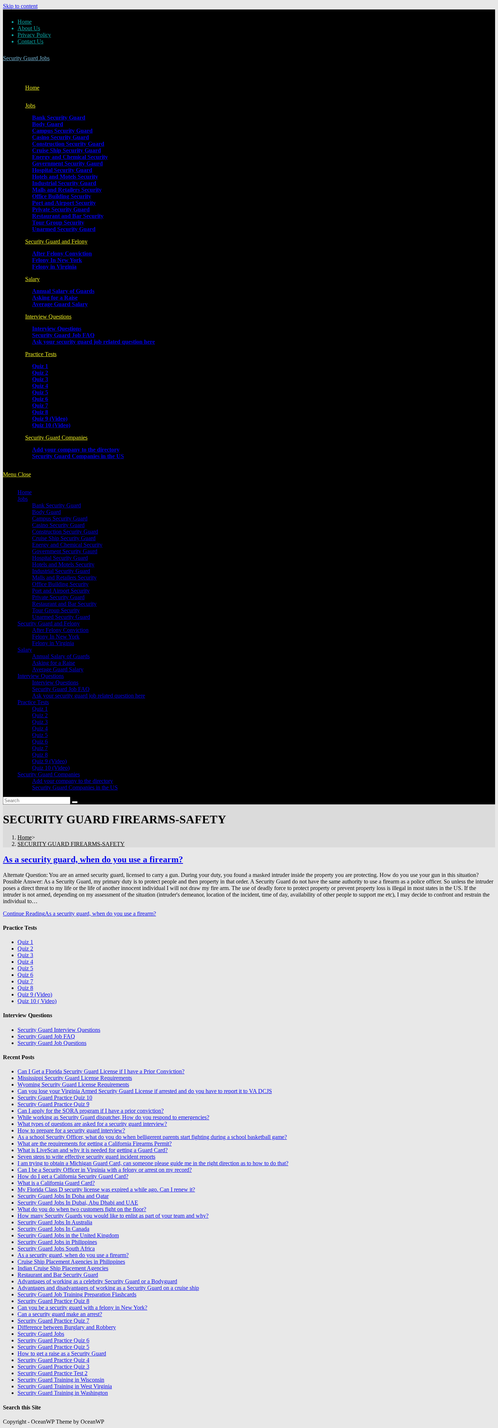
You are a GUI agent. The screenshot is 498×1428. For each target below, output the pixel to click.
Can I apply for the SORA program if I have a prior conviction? (90, 1111)
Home (24, 22)
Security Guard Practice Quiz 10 (54, 1098)
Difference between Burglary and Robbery (66, 1327)
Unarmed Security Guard (61, 617)
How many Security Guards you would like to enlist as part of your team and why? (113, 1216)
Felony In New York (55, 636)
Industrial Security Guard (61, 571)
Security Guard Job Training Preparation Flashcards (76, 1294)
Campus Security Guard (59, 518)
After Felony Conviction (60, 630)
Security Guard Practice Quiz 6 (53, 1340)
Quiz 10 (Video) (51, 768)
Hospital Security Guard (60, 558)
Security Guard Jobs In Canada (53, 1229)
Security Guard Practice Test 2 (52, 1373)
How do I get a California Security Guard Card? (72, 1176)
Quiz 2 (40, 715)
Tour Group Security (56, 610)
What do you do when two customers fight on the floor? (81, 1209)
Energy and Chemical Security (67, 545)
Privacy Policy (34, 35)
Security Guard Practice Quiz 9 (53, 1104)
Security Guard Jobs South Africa (56, 1248)
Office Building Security (60, 584)
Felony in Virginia (53, 643)
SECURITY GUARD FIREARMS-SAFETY (71, 844)
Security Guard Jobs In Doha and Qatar (63, 1196)
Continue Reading (79, 913)
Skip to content (20, 6)
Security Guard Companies (48, 774)
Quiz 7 (40, 748)
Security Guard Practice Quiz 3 (53, 1366)
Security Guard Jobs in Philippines (57, 1242)
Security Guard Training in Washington (62, 1393)
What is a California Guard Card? (56, 1183)
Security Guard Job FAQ (61, 689)
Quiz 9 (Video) (49, 761)
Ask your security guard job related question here (88, 695)
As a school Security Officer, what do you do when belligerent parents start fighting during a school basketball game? (152, 1137)
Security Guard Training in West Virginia (64, 1386)
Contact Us (30, 41)
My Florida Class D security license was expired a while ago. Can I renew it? (106, 1189)
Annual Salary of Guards (61, 656)
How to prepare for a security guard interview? (71, 1130)
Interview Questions (40, 676)
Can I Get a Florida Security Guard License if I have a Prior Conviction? (100, 1071)
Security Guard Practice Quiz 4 (53, 1360)
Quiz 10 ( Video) (37, 1001)
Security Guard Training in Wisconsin (60, 1380)
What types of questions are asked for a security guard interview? (92, 1124)
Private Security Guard (58, 597)
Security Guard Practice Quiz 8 (53, 1301)
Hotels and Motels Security (63, 564)
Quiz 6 (40, 741)
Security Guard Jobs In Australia (54, 1222)
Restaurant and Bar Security (64, 604)
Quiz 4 (40, 728)
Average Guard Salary (57, 669)
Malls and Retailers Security (64, 577)
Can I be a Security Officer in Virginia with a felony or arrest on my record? (104, 1170)
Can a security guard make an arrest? (59, 1314)
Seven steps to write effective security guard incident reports (86, 1157)
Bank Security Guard (56, 505)
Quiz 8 (40, 755)
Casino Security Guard (58, 525)
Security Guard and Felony (48, 623)
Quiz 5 (40, 735)
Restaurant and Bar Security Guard (57, 1275)
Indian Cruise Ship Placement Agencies (62, 1268)
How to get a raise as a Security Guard (61, 1353)
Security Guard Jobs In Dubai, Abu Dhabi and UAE (77, 1202)
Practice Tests (33, 702)
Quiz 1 (40, 709)
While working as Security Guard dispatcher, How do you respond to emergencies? (113, 1117)
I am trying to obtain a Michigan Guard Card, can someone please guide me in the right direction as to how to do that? (152, 1163)
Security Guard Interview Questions (58, 1030)
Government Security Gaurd (64, 551)
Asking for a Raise (53, 663)
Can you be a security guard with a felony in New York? (82, 1307)
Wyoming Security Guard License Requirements (73, 1084)
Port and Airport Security (61, 591)
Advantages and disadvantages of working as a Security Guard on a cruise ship (108, 1288)
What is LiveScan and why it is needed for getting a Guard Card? (92, 1150)
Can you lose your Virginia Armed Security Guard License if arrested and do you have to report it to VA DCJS (144, 1091)
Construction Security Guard (65, 531)
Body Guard (46, 512)
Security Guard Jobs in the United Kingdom (68, 1235)
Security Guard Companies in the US (75, 787)
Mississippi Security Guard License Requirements (74, 1078)
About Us (28, 28)
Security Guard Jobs (26, 58)
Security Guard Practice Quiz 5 (53, 1347)
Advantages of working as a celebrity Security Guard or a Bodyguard (97, 1281)
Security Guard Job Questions (51, 1043)
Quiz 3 (40, 722)
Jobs (22, 499)
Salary (24, 650)
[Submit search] (75, 802)
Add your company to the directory (72, 781)
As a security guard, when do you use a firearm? (93, 859)
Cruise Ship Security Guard (64, 538)
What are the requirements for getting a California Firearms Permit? (94, 1143)
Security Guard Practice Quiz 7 (53, 1321)
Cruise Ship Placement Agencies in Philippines (71, 1262)
